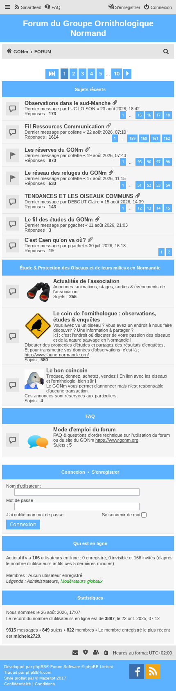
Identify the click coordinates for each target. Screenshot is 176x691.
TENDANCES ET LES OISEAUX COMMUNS (79, 196)
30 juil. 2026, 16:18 (107, 245)
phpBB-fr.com (38, 672)
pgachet (76, 225)
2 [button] (73, 73)
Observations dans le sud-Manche (68, 103)
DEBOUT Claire (83, 201)
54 (168, 185)
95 (140, 161)
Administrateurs (42, 581)
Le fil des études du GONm (59, 220)
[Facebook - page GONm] (136, 671)
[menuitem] (27, 7)
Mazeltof (47, 678)
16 (149, 115)
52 (149, 185)
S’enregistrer (105, 472)
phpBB (39, 666)
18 (168, 115)
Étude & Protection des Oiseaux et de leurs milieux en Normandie (90, 267)
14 (158, 208)
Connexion (73, 472)
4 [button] (91, 73)
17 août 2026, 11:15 (106, 178)
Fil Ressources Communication (64, 126)
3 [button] (82, 73)
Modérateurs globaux (82, 581)
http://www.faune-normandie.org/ (57, 354)
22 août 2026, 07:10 (106, 132)
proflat (21, 678)
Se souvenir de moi (121, 514)
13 (149, 208)
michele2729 (27, 636)
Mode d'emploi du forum (84, 429)
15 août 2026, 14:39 (124, 201)
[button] (52, 74)
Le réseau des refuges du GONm (66, 173)
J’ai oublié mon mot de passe (34, 514)
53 (158, 185)
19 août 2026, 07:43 (106, 155)
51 (140, 185)
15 (140, 115)
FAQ (90, 416)
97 (158, 161)
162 (167, 138)
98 (168, 161)
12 (140, 208)
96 (149, 161)
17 (158, 115)
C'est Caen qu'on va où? (55, 240)
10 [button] (117, 73)
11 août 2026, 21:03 (108, 225)
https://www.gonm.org (116, 440)
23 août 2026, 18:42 (120, 108)
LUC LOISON (81, 108)
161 (155, 138)
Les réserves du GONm (54, 150)
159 (132, 138)
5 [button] (100, 73)
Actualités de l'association (86, 281)
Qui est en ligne (90, 543)
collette (75, 132)
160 (144, 138)
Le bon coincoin (67, 370)
